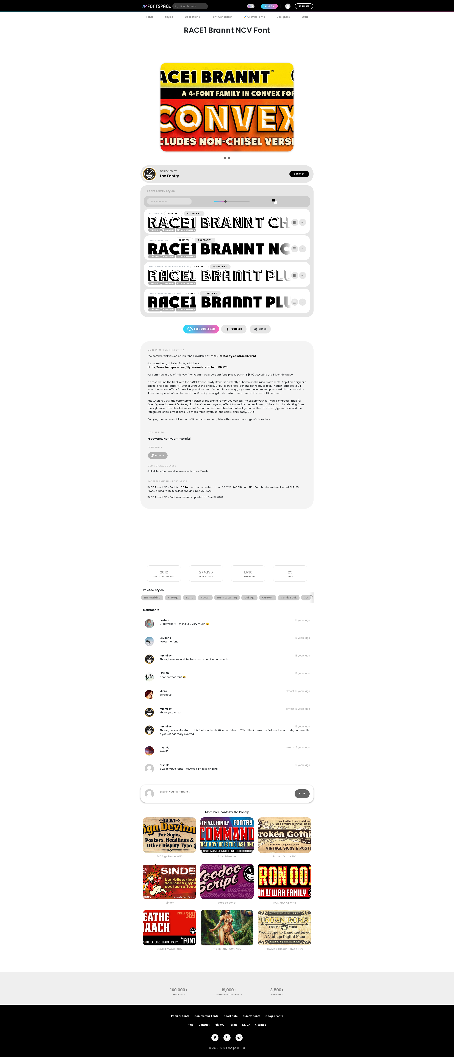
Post (302, 793)
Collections (192, 17)
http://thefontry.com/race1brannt (233, 356)
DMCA (246, 1024)
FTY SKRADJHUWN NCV (227, 949)
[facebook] (214, 1037)
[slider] (225, 201)
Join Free (304, 6)
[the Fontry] (151, 174)
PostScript (194, 213)
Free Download (204, 328)
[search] (190, 6)
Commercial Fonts (206, 1016)
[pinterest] (239, 1037)
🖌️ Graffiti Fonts (254, 17)
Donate (159, 455)
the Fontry (169, 175)
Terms (233, 1024)
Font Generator (222, 17)
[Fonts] (156, 6)
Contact (299, 174)
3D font (186, 487)
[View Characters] (294, 222)
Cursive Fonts (251, 1016)
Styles (169, 17)
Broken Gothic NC (284, 856)
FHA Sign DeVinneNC (169, 856)
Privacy (219, 1024)
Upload (269, 6)
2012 (164, 572)
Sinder (169, 902)
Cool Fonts (230, 1016)
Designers (283, 17)
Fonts (149, 17)
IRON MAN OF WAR (284, 902)
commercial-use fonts (229, 994)
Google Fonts (274, 1016)
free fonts (179, 994)
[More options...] (302, 222)
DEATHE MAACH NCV (169, 949)
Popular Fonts (180, 1016)
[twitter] (227, 1037)
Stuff (304, 17)
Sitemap (260, 1024)
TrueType (173, 213)
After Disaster (227, 856)
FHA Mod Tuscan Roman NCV (284, 949)
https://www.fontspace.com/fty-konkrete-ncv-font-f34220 (188, 367)
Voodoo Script (227, 902)
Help (190, 1024)
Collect (236, 328)
